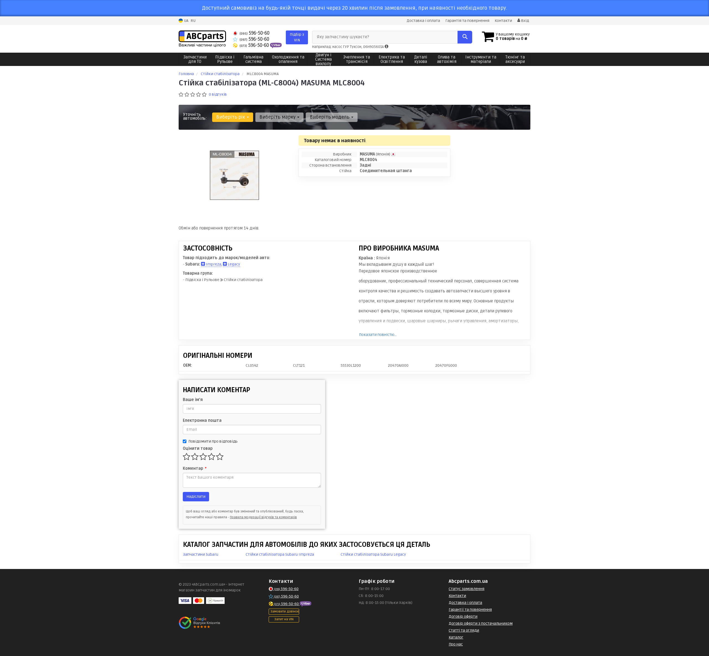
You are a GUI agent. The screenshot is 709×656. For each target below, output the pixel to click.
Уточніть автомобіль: (195, 116)
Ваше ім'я (193, 399)
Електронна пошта (202, 420)
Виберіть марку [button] (278, 117)
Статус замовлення (466, 588)
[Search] (465, 37)
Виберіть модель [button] (330, 117)
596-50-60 (254, 33)
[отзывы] (200, 623)
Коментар (194, 468)
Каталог (456, 637)
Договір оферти (463, 616)
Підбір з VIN (297, 37)
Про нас (456, 644)
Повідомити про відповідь (213, 441)
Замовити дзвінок (284, 611)
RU (193, 20)
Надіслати (195, 496)
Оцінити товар (198, 448)
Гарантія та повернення (467, 20)
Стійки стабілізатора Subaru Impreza (280, 554)
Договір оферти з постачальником (481, 623)
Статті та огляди (464, 630)
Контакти (503, 20)
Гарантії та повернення (470, 609)
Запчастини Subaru (200, 554)
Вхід (524, 20)
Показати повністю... (378, 334)
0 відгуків (218, 94)
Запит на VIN (284, 619)
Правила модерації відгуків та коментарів (263, 517)
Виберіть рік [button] (231, 117)
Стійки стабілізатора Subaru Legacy (373, 554)
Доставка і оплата (423, 20)
